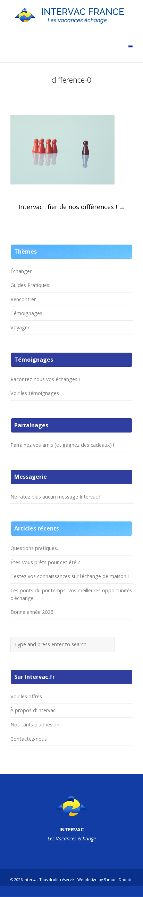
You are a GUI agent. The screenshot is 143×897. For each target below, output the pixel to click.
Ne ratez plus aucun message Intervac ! (55, 496)
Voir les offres (26, 696)
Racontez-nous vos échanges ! (45, 379)
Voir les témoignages (34, 393)
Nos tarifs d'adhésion (34, 724)
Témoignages (26, 313)
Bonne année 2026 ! (33, 612)
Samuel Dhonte (118, 879)
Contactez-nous (28, 738)
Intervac (31, 879)
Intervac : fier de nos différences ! (71, 207)
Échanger (21, 271)
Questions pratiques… (35, 548)
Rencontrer (23, 299)
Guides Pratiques (29, 285)
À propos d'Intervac (33, 710)
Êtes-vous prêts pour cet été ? (45, 562)
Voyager (20, 327)
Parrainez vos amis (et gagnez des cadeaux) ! (62, 445)
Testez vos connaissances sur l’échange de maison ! (69, 576)
